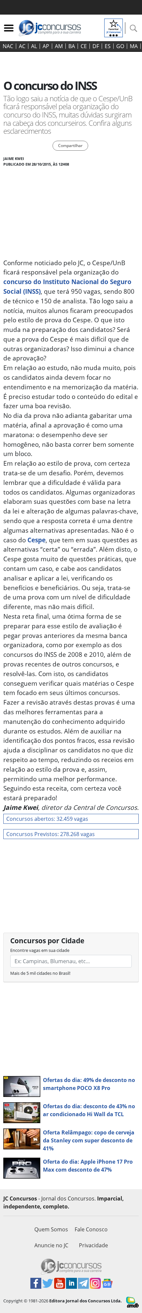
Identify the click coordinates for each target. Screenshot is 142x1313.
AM (59, 46)
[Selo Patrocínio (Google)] (114, 27)
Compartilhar (70, 145)
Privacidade (93, 1245)
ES (108, 46)
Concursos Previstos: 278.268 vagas (50, 834)
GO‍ (120, 46)
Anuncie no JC (51, 1245)
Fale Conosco (91, 1229)
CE (84, 46)
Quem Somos (51, 1229)
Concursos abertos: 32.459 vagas (47, 818)
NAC (8, 46)
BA (71, 46)
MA (134, 46)
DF (95, 46)
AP (46, 46)
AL (34, 46)
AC (22, 46)
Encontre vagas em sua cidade (39, 950)
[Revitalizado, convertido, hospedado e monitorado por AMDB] (132, 1301)
